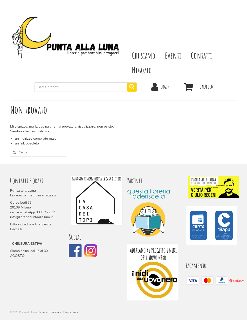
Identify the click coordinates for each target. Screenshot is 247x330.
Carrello (206, 87)
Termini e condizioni (50, 312)
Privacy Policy (70, 312)
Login (165, 87)
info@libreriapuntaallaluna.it (31, 217)
